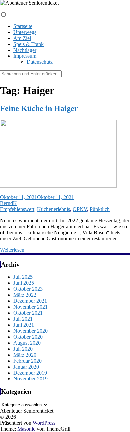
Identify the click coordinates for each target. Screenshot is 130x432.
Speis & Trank (28, 44)
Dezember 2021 (30, 301)
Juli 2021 (23, 319)
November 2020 (30, 331)
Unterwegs (24, 32)
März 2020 (24, 355)
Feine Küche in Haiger (39, 108)
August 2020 (27, 343)
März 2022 (24, 295)
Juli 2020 (23, 349)
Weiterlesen (12, 250)
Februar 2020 (27, 361)
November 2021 (30, 307)
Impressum (24, 56)
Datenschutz (40, 62)
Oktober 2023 (28, 289)
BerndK (8, 203)
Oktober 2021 (28, 313)
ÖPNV (80, 209)
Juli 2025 (23, 277)
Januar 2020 (26, 367)
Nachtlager (24, 50)
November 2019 (30, 378)
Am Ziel (22, 38)
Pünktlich (100, 209)
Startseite (22, 26)
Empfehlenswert (17, 209)
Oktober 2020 (28, 337)
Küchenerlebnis (53, 209)
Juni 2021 (23, 325)
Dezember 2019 (30, 373)
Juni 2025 (23, 283)
